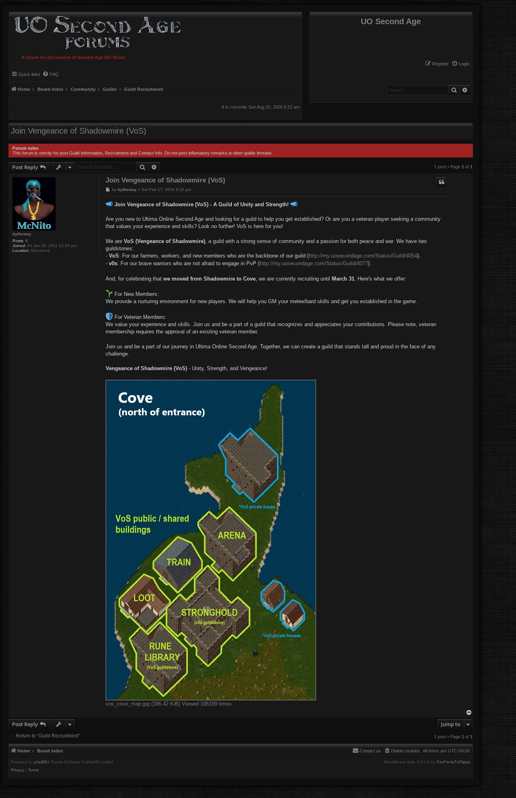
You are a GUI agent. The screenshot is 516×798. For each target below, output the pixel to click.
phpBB (40, 762)
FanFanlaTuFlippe (453, 762)
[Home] (95, 31)
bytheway (21, 234)
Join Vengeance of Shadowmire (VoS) (78, 130)
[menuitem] (460, 64)
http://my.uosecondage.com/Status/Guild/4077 (314, 263)
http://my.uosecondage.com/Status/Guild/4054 (363, 256)
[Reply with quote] (441, 182)
